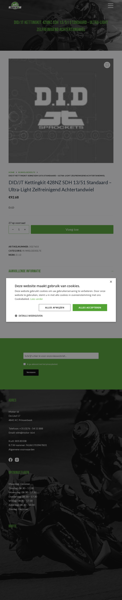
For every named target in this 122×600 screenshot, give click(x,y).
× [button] (111, 282)
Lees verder (36, 298)
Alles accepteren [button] (90, 307)
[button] (29, 315)
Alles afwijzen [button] (54, 307)
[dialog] (61, 300)
